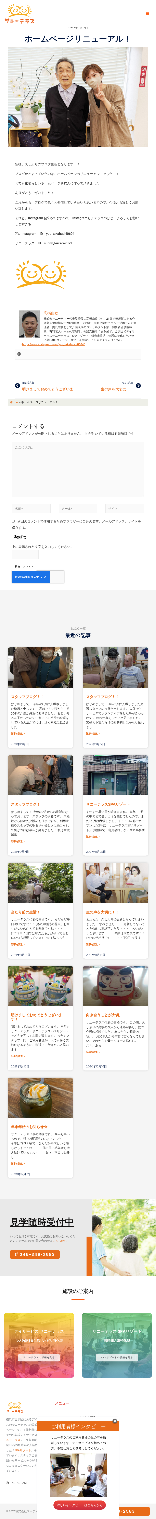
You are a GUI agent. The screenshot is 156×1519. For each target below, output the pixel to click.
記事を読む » (18, 733)
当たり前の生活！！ (27, 912)
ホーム (14, 402)
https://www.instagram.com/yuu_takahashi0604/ (53, 344)
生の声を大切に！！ (102, 912)
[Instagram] (19, 354)
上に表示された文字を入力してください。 (43, 547)
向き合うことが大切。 (104, 1015)
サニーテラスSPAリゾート (108, 804)
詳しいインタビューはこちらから (80, 1505)
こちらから (60, 1240)
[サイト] (124, 509)
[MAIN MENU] (147, 13)
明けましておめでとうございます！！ (36, 1017)
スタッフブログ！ (25, 804)
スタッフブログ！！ (27, 697)
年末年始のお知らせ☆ (29, 1127)
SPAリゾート (23, 1450)
